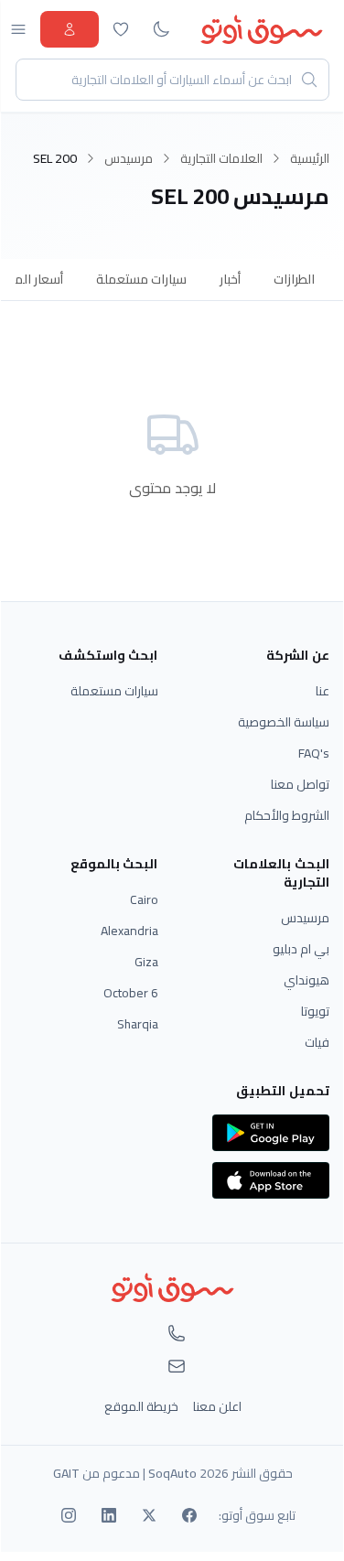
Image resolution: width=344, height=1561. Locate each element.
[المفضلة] (120, 29)
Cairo (144, 899)
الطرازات (294, 279)
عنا (322, 691)
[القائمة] (18, 29)
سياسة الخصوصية (283, 722)
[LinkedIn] (109, 1515)
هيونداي (306, 980)
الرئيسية (309, 158)
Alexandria (129, 930)
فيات (317, 1042)
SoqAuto (172, 1473)
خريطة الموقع (141, 1406)
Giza (146, 962)
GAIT (66, 1473)
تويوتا (315, 1011)
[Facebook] (189, 1515)
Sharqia (137, 1024)
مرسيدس (128, 158)
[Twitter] (149, 1515)
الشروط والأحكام (286, 815)
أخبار (230, 279)
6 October (130, 993)
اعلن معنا (217, 1406)
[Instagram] (68, 1515)
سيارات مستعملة (141, 279)
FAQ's (313, 753)
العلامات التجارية (221, 158)
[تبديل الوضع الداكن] (161, 29)
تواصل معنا (300, 784)
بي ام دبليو (301, 949)
